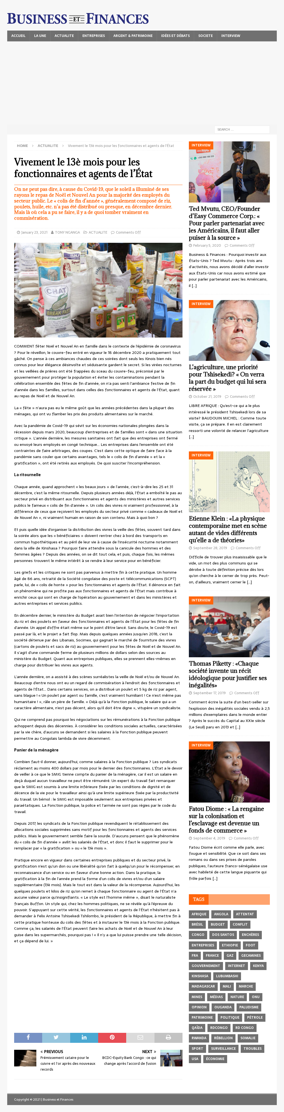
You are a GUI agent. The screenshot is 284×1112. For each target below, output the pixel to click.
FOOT (250, 945)
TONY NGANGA (67, 232)
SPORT (197, 1048)
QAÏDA (197, 1028)
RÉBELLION (223, 1038)
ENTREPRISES (93, 36)
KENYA (258, 966)
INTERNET (236, 966)
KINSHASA (200, 976)
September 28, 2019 (210, 548)
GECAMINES (251, 955)
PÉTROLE (255, 1017)
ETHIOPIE (230, 945)
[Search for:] (242, 129)
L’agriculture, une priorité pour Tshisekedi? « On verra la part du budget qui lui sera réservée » (227, 378)
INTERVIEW (230, 36)
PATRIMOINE (202, 1017)
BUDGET (218, 924)
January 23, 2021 (34, 232)
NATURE (237, 997)
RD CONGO (244, 1028)
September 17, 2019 (209, 693)
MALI (227, 986)
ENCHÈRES (250, 935)
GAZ (230, 955)
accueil (18, 36)
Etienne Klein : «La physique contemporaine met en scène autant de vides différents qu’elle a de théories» (228, 529)
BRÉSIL (197, 924)
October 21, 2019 (207, 396)
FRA (195, 955)
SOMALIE (247, 1038)
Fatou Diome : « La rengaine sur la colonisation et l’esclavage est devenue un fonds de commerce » (226, 819)
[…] (194, 286)
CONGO (198, 935)
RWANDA (199, 1038)
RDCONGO (219, 1028)
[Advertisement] (142, 83)
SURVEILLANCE (223, 1048)
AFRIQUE (199, 914)
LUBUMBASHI (227, 976)
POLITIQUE (229, 1017)
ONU (256, 997)
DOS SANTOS (223, 935)
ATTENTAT (245, 914)
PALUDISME (248, 1007)
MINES (197, 997)
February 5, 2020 (207, 245)
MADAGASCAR (203, 986)
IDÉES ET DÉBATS (175, 36)
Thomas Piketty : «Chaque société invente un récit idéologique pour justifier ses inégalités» (228, 674)
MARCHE (246, 986)
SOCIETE (205, 36)
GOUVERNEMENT (206, 966)
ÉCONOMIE (215, 1059)
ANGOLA (221, 914)
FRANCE (212, 955)
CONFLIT (240, 924)
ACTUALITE (64, 36)
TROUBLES (253, 1048)
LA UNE (40, 36)
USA (195, 1059)
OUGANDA (223, 1007)
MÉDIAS (216, 997)
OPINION (199, 1007)
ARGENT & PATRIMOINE (133, 36)
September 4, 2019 (209, 838)
